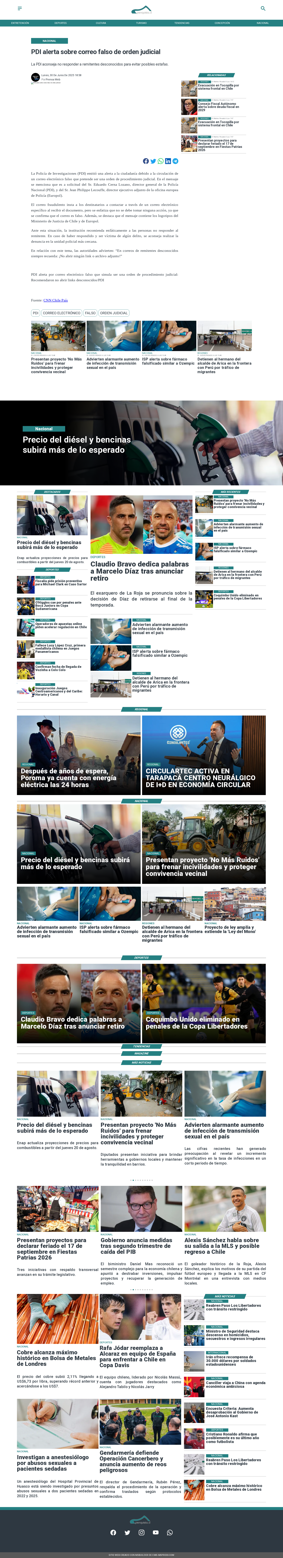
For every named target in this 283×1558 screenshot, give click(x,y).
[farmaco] (204, 551)
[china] (194, 1387)
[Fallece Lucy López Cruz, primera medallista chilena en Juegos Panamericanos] (26, 649)
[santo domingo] (26, 692)
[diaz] (141, 553)
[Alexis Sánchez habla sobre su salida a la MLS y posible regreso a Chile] (57, 1231)
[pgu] (141, 1231)
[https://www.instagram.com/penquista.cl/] (141, 1534)
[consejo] (189, 107)
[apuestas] (26, 627)
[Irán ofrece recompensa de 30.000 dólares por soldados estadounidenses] (194, 1361)
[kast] (194, 1413)
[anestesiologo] (57, 1448)
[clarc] (26, 585)
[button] (35, 313)
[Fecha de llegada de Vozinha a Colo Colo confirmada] (26, 670)
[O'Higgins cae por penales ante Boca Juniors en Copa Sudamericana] (26, 606)
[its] (204, 528)
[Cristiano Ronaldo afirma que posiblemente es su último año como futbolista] (194, 1438)
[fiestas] (189, 144)
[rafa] (140, 1339)
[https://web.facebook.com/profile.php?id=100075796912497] (113, 1534)
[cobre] (57, 1343)
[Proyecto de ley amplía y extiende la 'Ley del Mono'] (235, 920)
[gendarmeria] (140, 1444)
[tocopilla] (189, 89)
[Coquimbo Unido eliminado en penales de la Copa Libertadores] (204, 599)
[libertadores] (194, 1310)
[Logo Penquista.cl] (142, 16)
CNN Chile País (55, 300)
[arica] (204, 575)
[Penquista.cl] (20, 10)
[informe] (194, 1335)
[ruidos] (204, 504)
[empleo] (225, 1231)
